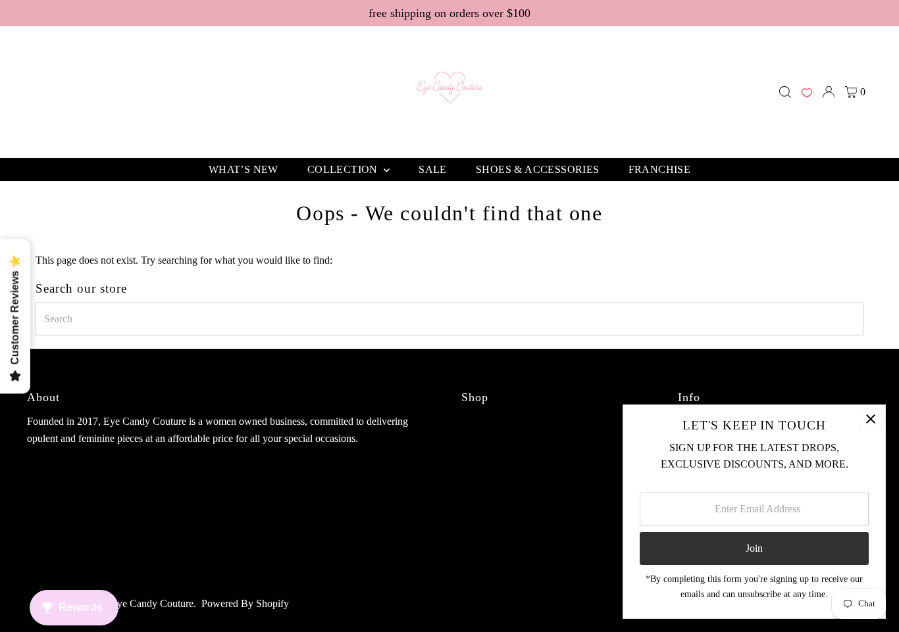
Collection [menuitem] (343, 169)
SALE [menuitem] (433, 169)
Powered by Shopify (245, 603)
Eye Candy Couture (152, 603)
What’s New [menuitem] (243, 169)
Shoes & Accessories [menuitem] (538, 169)
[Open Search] (785, 92)
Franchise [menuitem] (660, 169)
